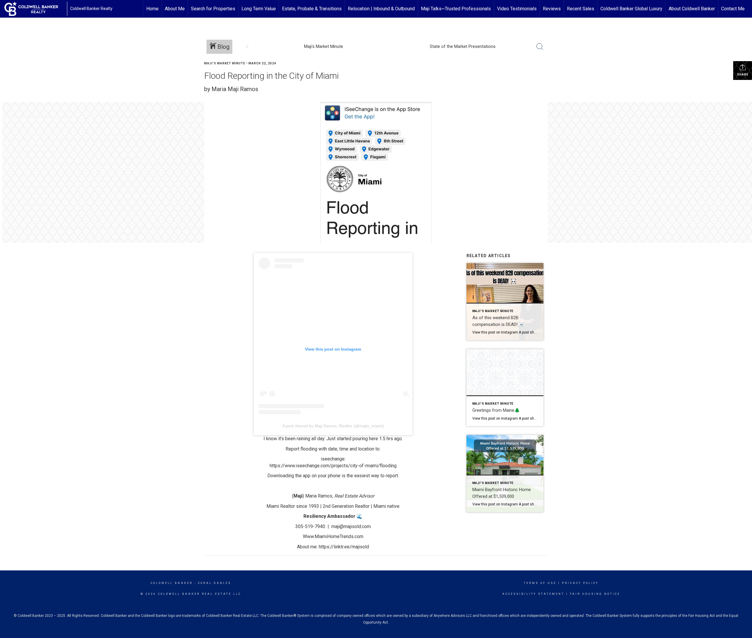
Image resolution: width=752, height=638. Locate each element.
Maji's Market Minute (224, 63)
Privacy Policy (580, 583)
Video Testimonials (517, 8)
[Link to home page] (34, 9)
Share (742, 74)
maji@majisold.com (351, 526)
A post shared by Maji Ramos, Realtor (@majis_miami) (333, 425)
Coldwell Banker (172, 583)
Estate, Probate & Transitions (312, 8)
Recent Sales (580, 8)
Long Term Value (258, 8)
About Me (175, 8)
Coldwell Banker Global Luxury (631, 8)
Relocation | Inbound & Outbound (381, 8)
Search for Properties (213, 8)
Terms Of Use (540, 583)
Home (152, 8)
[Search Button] (540, 47)
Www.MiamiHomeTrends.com (333, 536)
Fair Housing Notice (595, 593)
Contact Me (733, 8)
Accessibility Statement (533, 593)
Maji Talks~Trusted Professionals (456, 8)
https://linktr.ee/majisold (344, 547)
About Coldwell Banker (692, 8)
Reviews (552, 8)
